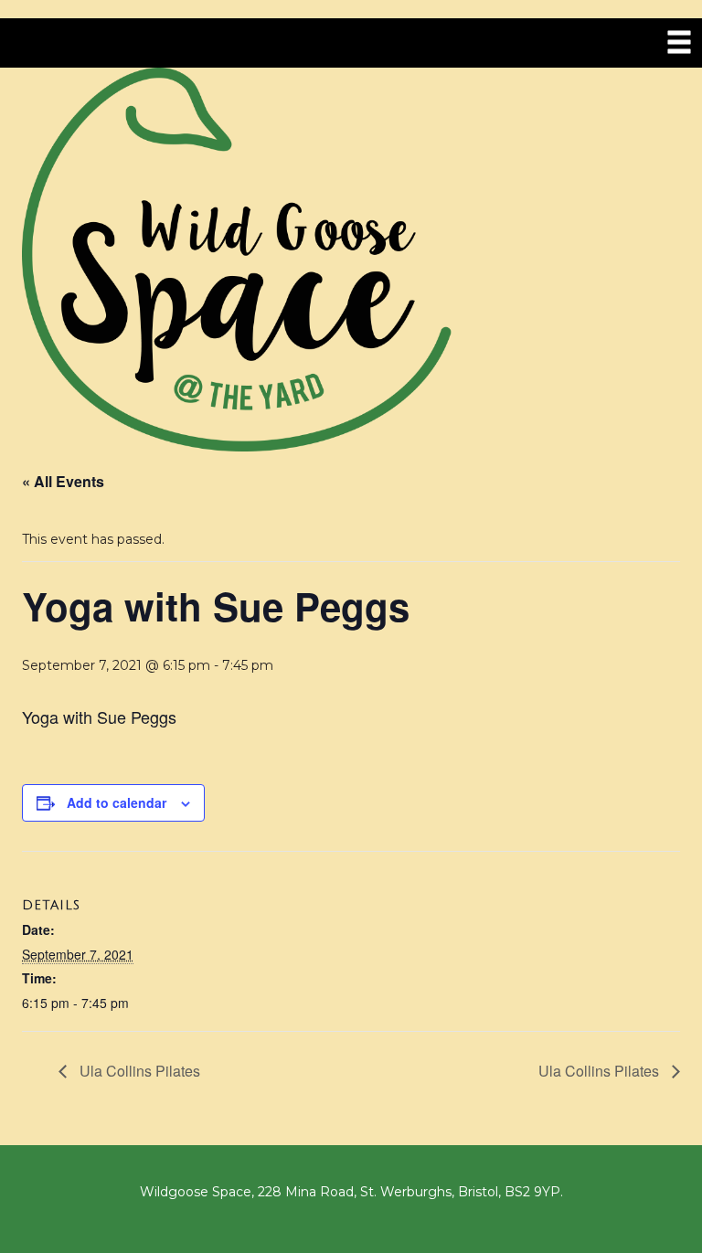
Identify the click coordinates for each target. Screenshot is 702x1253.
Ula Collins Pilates (138, 1070)
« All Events (63, 481)
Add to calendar (116, 802)
